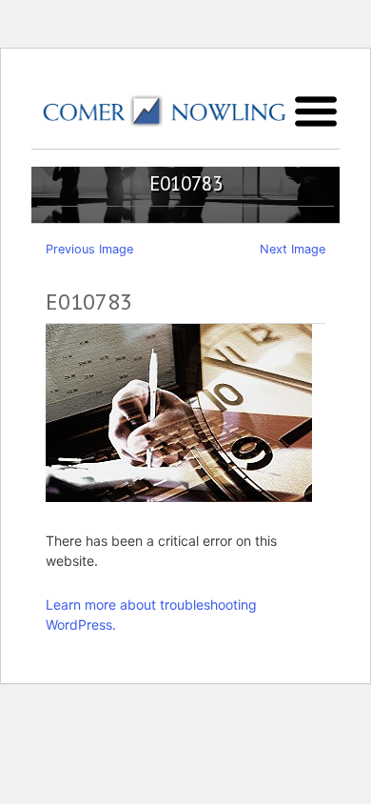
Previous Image (89, 249)
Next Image (292, 249)
